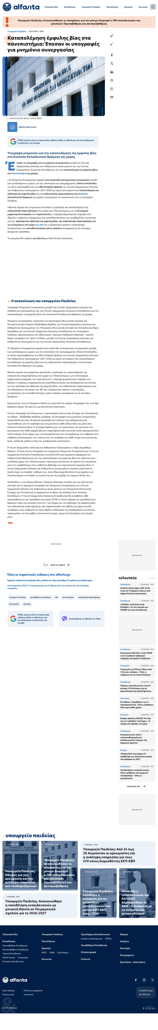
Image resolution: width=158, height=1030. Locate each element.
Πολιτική (85, 959)
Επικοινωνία (8, 994)
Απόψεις (124, 941)
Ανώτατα (83, 193)
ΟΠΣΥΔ (108, 938)
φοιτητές (26, 604)
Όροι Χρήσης (8, 990)
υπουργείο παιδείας (30, 835)
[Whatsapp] (112, 89)
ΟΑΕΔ (52, 952)
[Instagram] (144, 980)
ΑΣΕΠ (44, 952)
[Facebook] (112, 55)
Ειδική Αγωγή (8, 957)
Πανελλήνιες (112, 7)
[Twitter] (112, 63)
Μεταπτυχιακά (88, 952)
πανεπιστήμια (19, 173)
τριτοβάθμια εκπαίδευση (40, 597)
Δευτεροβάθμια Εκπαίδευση (15, 949)
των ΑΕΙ (39, 224)
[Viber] (112, 80)
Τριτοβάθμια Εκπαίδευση (94, 945)
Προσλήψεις (63, 952)
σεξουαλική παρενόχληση (89, 597)
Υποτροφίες (23, 957)
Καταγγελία (14, 604)
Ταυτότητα (28, 994)
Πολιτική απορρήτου (33, 990)
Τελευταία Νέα (51, 7)
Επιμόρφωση (127, 955)
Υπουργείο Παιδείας (90, 7)
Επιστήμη (125, 948)
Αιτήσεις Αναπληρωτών (91, 938)
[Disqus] (58, 667)
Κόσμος (124, 934)
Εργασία (128, 7)
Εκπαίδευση (69, 7)
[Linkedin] (112, 72)
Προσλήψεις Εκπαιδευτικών (95, 934)
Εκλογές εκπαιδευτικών (13, 961)
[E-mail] (112, 97)
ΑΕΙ (56, 597)
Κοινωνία (143, 7)
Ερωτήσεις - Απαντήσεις (132, 962)
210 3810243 (144, 994)
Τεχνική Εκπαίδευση (11, 953)
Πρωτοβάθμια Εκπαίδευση (14, 945)
